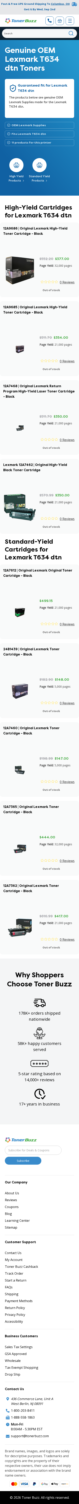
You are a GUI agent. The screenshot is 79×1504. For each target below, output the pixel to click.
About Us (12, 1193)
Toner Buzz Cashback (21, 1266)
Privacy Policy (15, 1314)
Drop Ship (12, 1374)
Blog (8, 1213)
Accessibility (14, 1321)
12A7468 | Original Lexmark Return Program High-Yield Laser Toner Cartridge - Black (39, 391)
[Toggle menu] (70, 21)
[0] (60, 21)
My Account (13, 1260)
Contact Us (13, 1253)
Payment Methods (19, 1301)
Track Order (14, 1273)
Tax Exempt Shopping (21, 1367)
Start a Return (15, 1280)
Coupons (12, 1207)
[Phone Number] (49, 20)
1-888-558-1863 (23, 1417)
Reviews (11, 1200)
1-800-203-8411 (23, 1410)
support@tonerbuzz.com (30, 1436)
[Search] (71, 33)
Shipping (11, 1294)
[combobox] (39, 33)
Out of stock (51, 290)
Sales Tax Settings (19, 1347)
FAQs (9, 1287)
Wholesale (13, 1360)
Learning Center (17, 1220)
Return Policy (15, 1308)
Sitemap (11, 1227)
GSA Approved (16, 1354)
